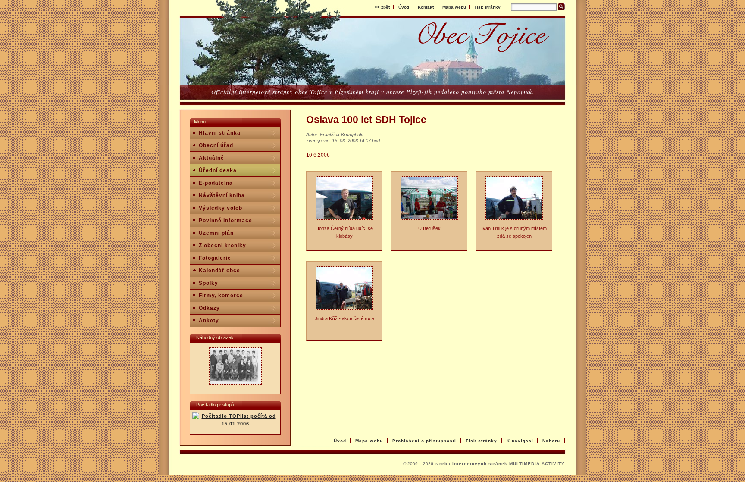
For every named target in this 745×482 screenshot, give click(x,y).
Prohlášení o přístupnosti (424, 440)
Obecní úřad (216, 145)
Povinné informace (225, 220)
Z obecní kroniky (222, 246)
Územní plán (216, 233)
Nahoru (551, 440)
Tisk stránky (487, 7)
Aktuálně (211, 158)
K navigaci (520, 440)
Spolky (208, 283)
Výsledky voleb (220, 208)
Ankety (209, 321)
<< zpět (382, 7)
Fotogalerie (215, 258)
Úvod (403, 7)
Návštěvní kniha (222, 195)
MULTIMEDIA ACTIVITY (537, 463)
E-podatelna (216, 183)
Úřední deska (218, 170)
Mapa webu (454, 7)
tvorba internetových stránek (472, 463)
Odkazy (209, 308)
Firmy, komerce (221, 296)
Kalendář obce (219, 271)
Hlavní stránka (220, 133)
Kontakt (426, 7)
